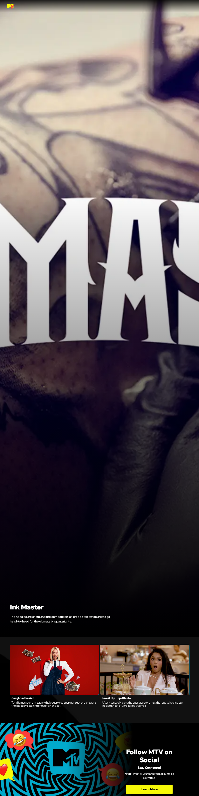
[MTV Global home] (11, 6)
